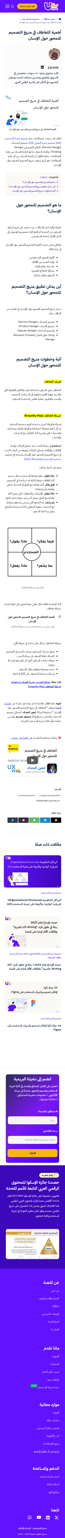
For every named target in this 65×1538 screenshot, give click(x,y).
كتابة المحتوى (34, 953)
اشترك (32, 1153)
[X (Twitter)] (56, 820)
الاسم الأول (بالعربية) (47, 1111)
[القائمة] (8, 6)
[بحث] (12, 6)
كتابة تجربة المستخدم (19, 953)
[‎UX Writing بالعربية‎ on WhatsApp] (30, 1517)
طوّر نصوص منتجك (27, 6)
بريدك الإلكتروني (50, 1131)
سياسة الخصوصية (40, 1528)
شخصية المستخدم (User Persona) (42, 459)
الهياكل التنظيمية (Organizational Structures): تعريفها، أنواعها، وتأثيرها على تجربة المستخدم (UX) (34, 902)
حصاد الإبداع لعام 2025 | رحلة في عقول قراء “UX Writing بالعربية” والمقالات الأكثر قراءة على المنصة (34, 967)
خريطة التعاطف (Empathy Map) (48, 800)
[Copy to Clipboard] (13, 820)
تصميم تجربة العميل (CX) (42, 143)
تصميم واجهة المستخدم (50, 1018)
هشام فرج (53, 67)
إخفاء (44, 177)
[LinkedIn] (45, 820)
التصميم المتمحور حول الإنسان (49, 795)
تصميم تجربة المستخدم (26, 795)
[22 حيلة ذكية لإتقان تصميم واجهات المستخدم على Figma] (32, 997)
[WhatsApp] (34, 820)
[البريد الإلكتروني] (23, 820)
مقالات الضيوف (54, 957)
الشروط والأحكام (24, 1528)
